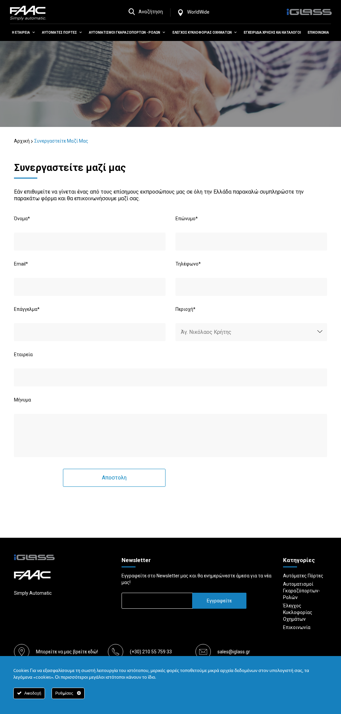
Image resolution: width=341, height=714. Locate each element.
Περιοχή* (185, 309)
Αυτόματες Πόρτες (303, 575)
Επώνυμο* (186, 218)
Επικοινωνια (318, 32)
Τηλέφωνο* (188, 264)
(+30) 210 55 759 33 (151, 651)
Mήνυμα (22, 399)
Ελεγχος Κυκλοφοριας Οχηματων (202, 32)
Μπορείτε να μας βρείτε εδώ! (67, 651)
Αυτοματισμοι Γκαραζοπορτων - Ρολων (124, 32)
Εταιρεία (23, 354)
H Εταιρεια (21, 32)
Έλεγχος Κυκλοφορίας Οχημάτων (297, 612)
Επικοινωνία (296, 627)
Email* (21, 264)
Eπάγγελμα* (27, 309)
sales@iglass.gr (233, 651)
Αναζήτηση (151, 11)
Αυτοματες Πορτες (59, 32)
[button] (32, 32)
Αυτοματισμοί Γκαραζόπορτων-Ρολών (301, 590)
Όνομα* (22, 218)
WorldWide (198, 12)
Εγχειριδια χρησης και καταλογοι (272, 32)
